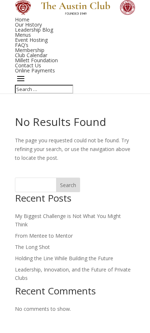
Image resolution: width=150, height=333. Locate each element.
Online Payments (35, 70)
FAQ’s (21, 44)
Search (68, 185)
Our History (28, 24)
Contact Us (28, 65)
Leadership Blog (34, 29)
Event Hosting (31, 39)
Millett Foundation (36, 60)
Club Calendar (31, 55)
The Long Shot (32, 246)
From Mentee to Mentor (44, 235)
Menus (23, 34)
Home (22, 19)
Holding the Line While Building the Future (64, 258)
